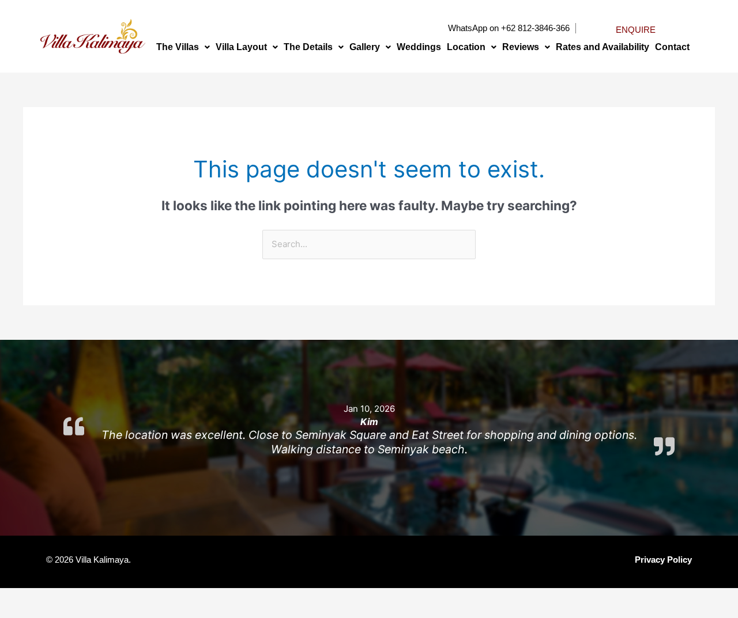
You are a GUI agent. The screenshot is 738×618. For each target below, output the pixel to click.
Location (466, 47)
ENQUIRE (636, 30)
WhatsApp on (473, 28)
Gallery (364, 47)
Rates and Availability (602, 47)
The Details (308, 47)
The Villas (177, 47)
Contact (672, 47)
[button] (183, 47)
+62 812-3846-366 (535, 28)
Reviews (520, 47)
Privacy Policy (663, 559)
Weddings (419, 47)
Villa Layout (241, 47)
